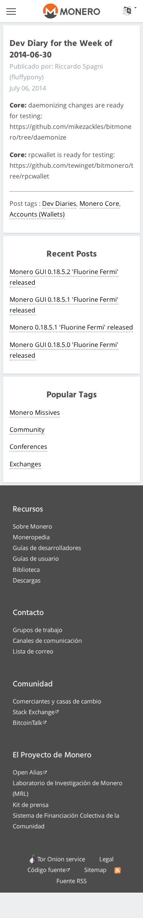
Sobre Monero (32, 526)
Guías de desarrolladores (47, 548)
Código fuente (46, 870)
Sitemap (95, 870)
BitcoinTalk (27, 722)
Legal (106, 859)
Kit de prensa (30, 805)
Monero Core (99, 203)
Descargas (27, 580)
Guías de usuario (36, 558)
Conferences (28, 446)
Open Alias (28, 772)
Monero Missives (35, 412)
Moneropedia (31, 537)
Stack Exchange (33, 712)
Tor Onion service (61, 859)
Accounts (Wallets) (37, 214)
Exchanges (25, 464)
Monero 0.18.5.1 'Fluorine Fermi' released (71, 327)
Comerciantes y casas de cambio (57, 701)
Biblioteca (26, 569)
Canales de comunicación (47, 640)
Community (27, 429)
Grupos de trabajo (37, 630)
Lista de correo (33, 651)
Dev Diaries (59, 203)
